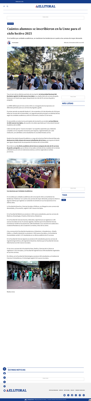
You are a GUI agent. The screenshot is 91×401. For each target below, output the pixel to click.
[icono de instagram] (84, 395)
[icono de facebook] (72, 395)
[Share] (4, 369)
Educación (10, 23)
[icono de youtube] (64, 395)
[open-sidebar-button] (4, 6)
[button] (4, 373)
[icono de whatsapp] (76, 395)
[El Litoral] (45, 6)
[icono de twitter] (68, 395)
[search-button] (7, 6)
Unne (64, 199)
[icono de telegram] (80, 395)
